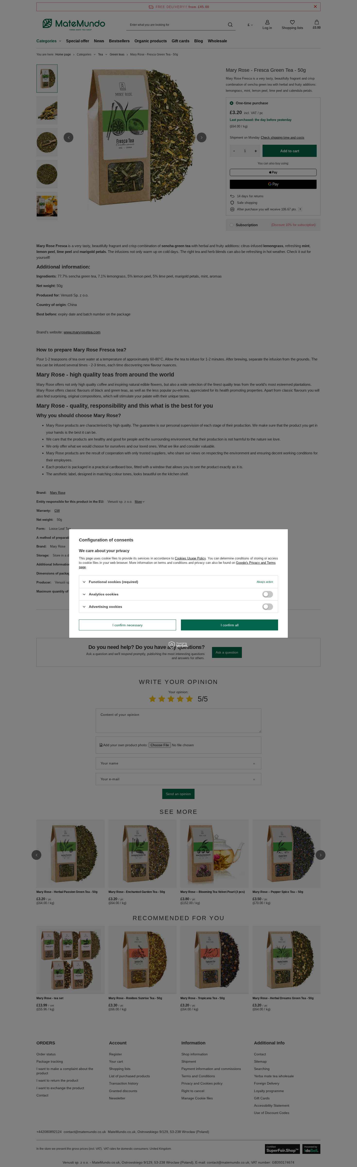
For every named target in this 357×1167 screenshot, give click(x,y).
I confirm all (229, 625)
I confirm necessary (127, 625)
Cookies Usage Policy (190, 558)
